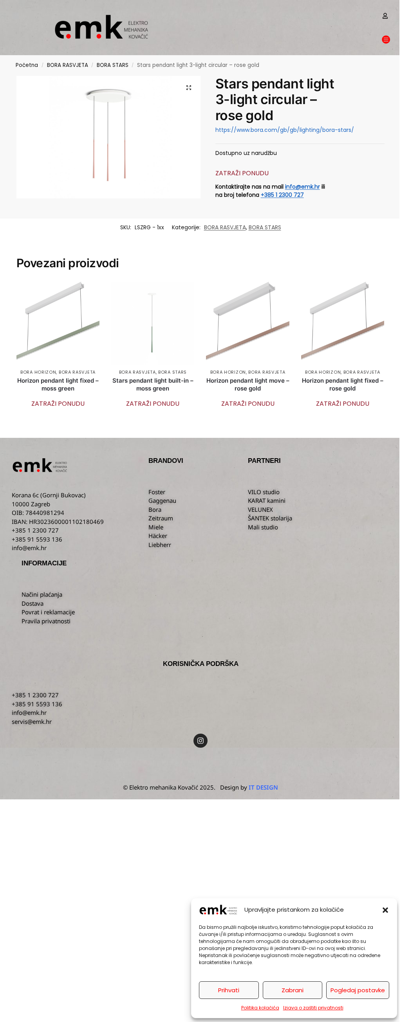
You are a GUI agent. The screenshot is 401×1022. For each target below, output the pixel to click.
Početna (27, 65)
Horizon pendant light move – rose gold (247, 384)
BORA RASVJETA (67, 65)
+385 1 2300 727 (282, 195)
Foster (156, 492)
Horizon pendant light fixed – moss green (58, 384)
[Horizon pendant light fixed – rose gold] (342, 323)
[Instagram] (200, 741)
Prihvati (228, 990)
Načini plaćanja (42, 594)
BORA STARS (112, 65)
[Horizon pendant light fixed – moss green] (57, 323)
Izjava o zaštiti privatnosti (313, 1007)
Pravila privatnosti (46, 621)
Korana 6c (25, 495)
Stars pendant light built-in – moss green (152, 384)
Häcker (157, 536)
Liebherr (159, 545)
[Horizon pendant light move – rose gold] (247, 323)
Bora (154, 509)
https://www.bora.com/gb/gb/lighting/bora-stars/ (284, 130)
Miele (155, 527)
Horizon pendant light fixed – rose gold (342, 384)
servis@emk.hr (32, 721)
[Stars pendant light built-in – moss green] (152, 323)
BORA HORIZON (38, 372)
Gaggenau (162, 500)
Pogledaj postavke (358, 990)
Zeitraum (160, 518)
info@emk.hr (302, 187)
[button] (385, 910)
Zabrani (292, 990)
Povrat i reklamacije (48, 612)
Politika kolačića (260, 1007)
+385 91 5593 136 (37, 704)
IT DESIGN (263, 787)
